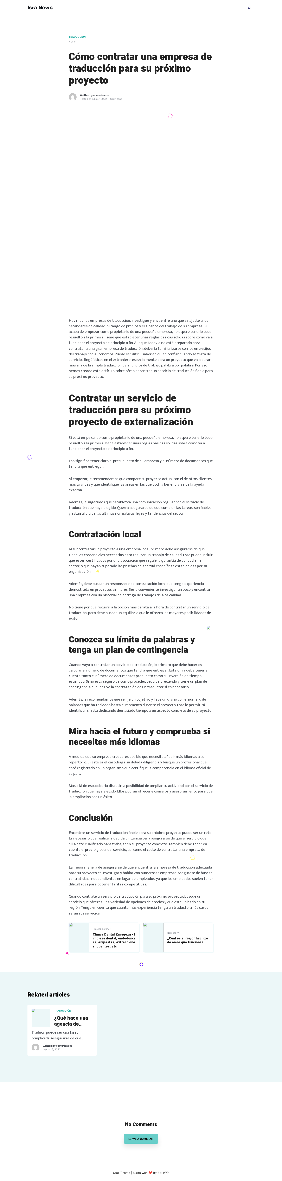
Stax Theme (121, 1172)
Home (72, 41)
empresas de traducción (110, 320)
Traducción (77, 36)
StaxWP (163, 1172)
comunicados (101, 95)
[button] (249, 7)
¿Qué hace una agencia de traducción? (71, 1021)
